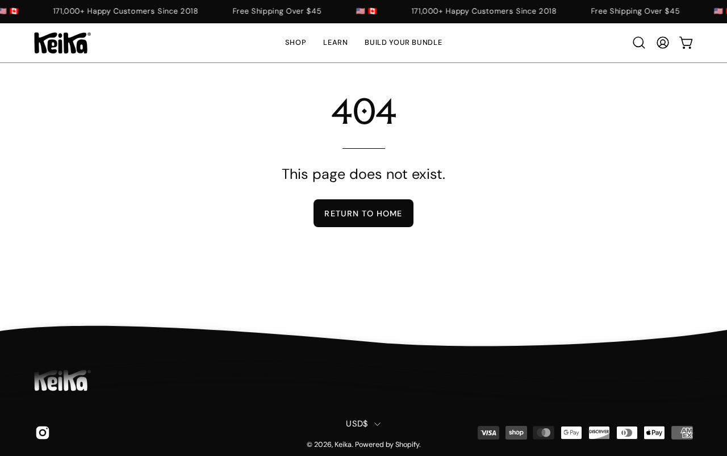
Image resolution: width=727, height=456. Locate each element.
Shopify (407, 444)
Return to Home (363, 213)
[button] (335, 42)
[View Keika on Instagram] (40, 432)
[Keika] (62, 43)
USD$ (357, 423)
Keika (343, 444)
